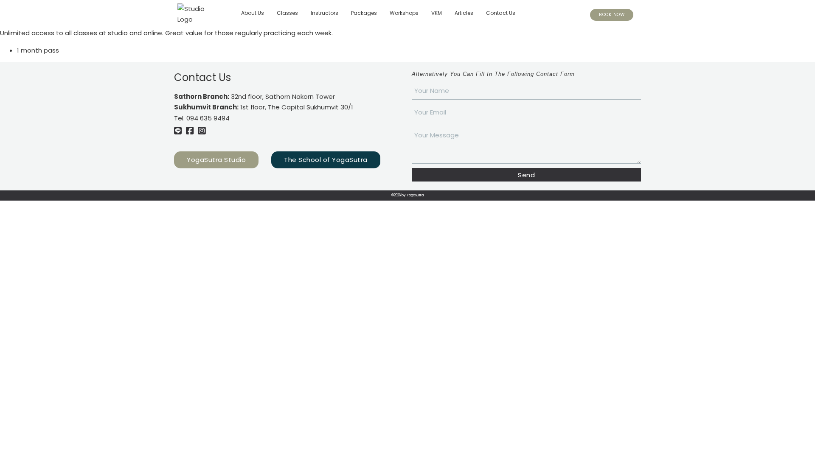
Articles (464, 13)
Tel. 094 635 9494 (202, 118)
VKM (436, 13)
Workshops (404, 13)
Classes (287, 13)
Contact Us (500, 13)
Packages (364, 13)
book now (611, 14)
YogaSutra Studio (216, 159)
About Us (252, 13)
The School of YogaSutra (326, 159)
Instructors (324, 13)
